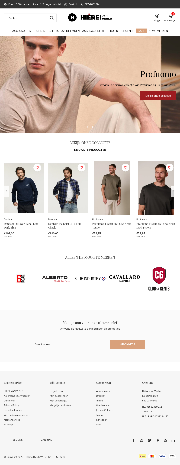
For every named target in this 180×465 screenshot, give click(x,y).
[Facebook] (134, 440)
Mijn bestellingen (59, 395)
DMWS (40, 456)
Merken (162, 31)
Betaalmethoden (13, 410)
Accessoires (21, 31)
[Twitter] (150, 440)
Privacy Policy (11, 405)
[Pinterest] (158, 440)
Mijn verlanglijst (58, 400)
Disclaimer (9, 400)
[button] (87, 126)
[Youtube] (165, 440)
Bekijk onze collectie (22, 95)
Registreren (56, 391)
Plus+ (50, 456)
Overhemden (70, 31)
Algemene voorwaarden (17, 395)
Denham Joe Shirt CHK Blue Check (64, 225)
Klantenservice (12, 419)
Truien (113, 31)
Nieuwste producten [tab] (90, 149)
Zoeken (52, 18)
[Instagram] (141, 440)
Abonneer (127, 344)
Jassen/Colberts (93, 31)
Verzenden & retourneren (17, 415)
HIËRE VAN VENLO (14, 391)
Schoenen (127, 31)
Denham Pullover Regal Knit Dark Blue (21, 225)
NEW (152, 31)
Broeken (39, 31)
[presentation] (6, 191)
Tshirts (53, 31)
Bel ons (17, 439)
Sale (141, 31)
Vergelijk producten (60, 405)
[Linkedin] (173, 440)
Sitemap (8, 424)
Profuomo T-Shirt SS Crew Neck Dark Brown (155, 225)
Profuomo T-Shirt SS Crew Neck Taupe (111, 225)
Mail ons (46, 439)
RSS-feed (60, 456)
